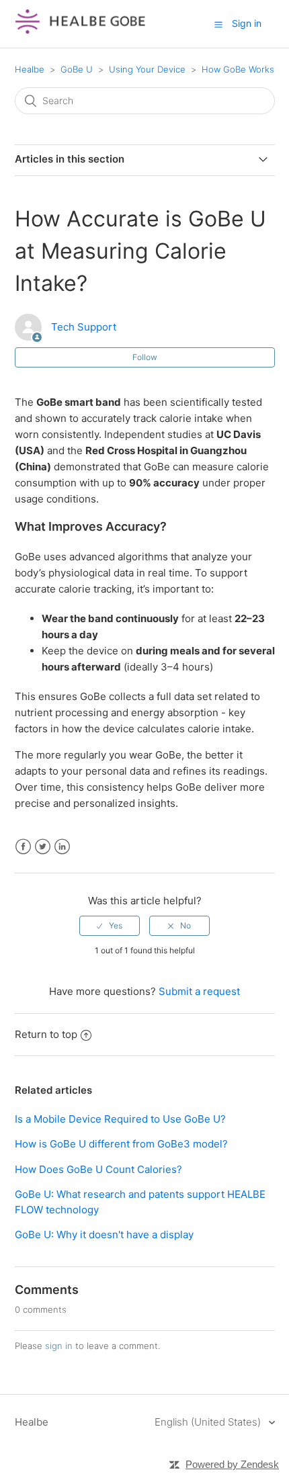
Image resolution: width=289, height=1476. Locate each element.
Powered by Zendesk (232, 1464)
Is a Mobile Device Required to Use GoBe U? (120, 1119)
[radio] (109, 926)
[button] (218, 24)
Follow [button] (144, 357)
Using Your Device (147, 69)
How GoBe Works (238, 69)
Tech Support (83, 326)
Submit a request (199, 991)
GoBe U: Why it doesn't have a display (104, 1234)
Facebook (23, 846)
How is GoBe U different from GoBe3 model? (121, 1143)
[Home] (80, 30)
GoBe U (76, 69)
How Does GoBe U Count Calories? (98, 1169)
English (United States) (209, 1422)
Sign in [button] (246, 23)
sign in (59, 1345)
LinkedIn (62, 846)
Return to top (46, 1034)
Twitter (42, 846)
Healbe (29, 69)
